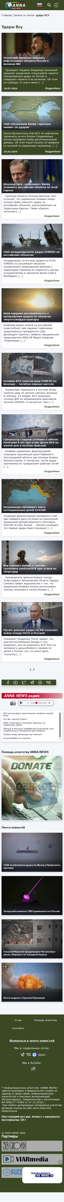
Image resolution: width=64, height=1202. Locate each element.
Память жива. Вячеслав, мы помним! (22, 734)
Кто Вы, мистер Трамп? (15, 719)
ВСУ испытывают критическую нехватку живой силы (28, 714)
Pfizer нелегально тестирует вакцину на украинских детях (24, 724)
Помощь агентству (45, 1020)
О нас (18, 1020)
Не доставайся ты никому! (17, 738)
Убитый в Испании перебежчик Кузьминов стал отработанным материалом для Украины (28, 730)
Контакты (18, 1028)
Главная (6, 15)
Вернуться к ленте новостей (32, 1040)
